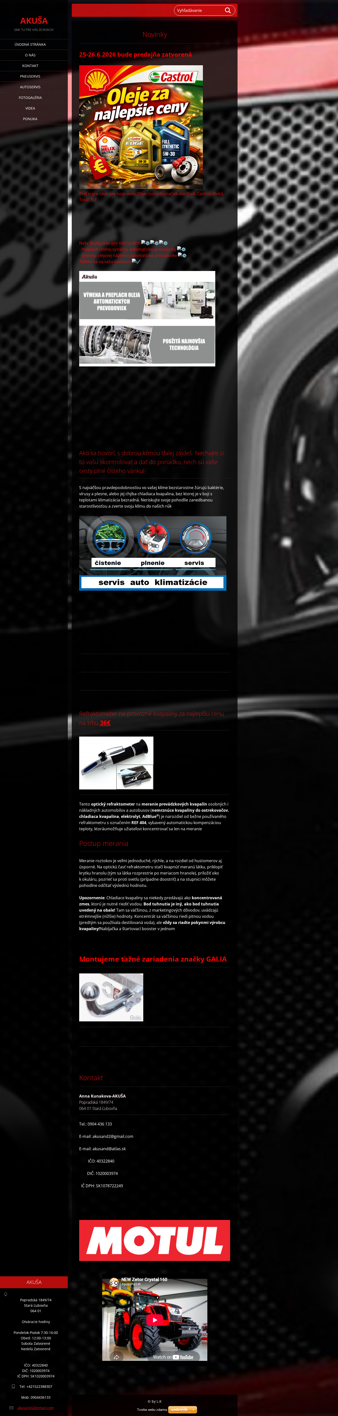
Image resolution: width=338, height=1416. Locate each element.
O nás (30, 55)
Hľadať (228, 10)
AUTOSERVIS (30, 87)
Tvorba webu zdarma (152, 1410)
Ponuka (30, 118)
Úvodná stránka (30, 44)
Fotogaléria (30, 97)
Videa (30, 108)
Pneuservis (30, 76)
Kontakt (30, 65)
